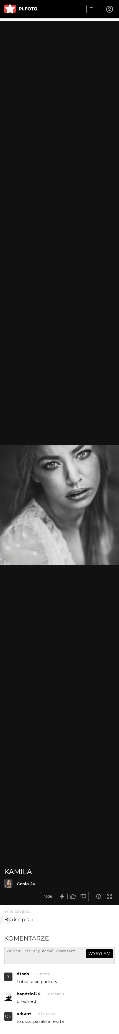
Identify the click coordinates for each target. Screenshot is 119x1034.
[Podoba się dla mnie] (72, 896)
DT (8, 976)
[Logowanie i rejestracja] (110, 9)
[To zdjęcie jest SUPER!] (62, 896)
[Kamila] (8, 883)
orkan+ (24, 1013)
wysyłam (99, 953)
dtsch (23, 973)
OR (8, 1016)
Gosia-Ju (26, 883)
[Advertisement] (59, 80)
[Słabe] (83, 896)
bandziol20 (28, 993)
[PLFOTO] (21, 9)
